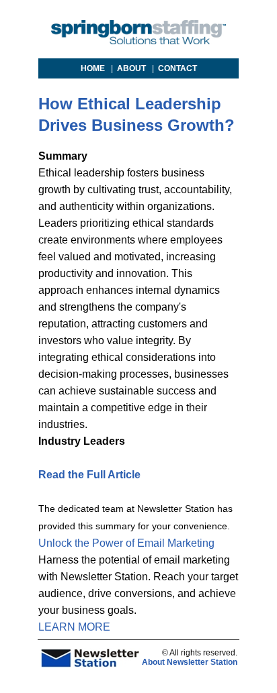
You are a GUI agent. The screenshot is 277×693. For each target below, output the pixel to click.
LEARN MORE (74, 627)
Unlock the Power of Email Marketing (126, 543)
